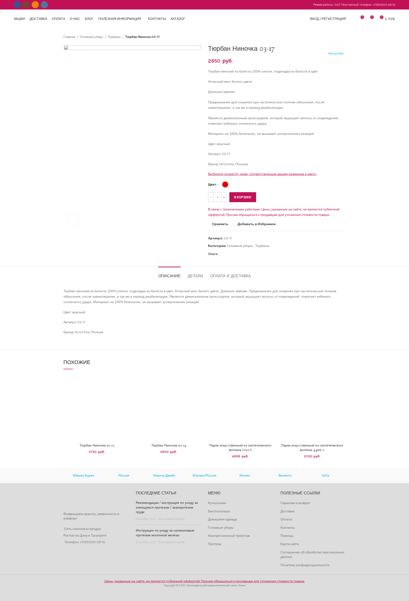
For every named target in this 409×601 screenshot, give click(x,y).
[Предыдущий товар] (333, 37)
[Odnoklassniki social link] (35, 4)
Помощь (286, 536)
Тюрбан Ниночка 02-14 (168, 445)
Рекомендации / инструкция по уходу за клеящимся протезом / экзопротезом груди (167, 507)
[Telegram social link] (244, 254)
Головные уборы (92, 37)
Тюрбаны (114, 37)
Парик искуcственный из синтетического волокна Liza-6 (240, 448)
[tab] (169, 274)
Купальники (217, 503)
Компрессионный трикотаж (229, 536)
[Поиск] (352, 19)
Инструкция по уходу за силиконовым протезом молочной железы (165, 533)
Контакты (287, 528)
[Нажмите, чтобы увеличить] (73, 219)
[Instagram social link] (26, 4)
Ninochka (335, 53)
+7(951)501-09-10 (384, 4)
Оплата (286, 519)
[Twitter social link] (227, 254)
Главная (69, 37)
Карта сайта (289, 544)
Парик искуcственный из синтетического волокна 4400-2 (312, 448)
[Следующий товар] (343, 37)
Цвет (212, 184)
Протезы (214, 544)
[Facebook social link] (17, 4)
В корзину (242, 197)
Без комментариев (171, 519)
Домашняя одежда (222, 519)
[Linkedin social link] (238, 254)
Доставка (287, 511)
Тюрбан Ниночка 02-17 (97, 445)
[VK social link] (44, 4)
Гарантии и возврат (295, 503)
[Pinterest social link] (233, 254)
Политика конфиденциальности (304, 565)
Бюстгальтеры (219, 511)
